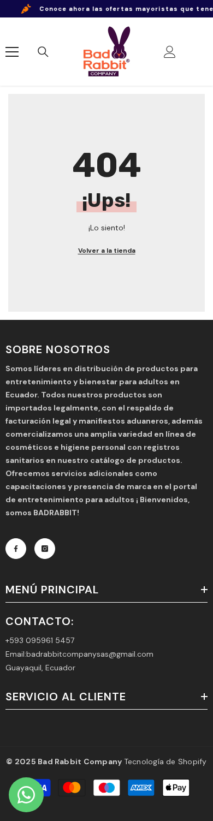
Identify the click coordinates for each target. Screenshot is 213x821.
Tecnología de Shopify (165, 761)
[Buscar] (43, 51)
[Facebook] (15, 548)
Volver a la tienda (106, 250)
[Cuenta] (170, 52)
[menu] (12, 51)
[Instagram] (44, 548)
